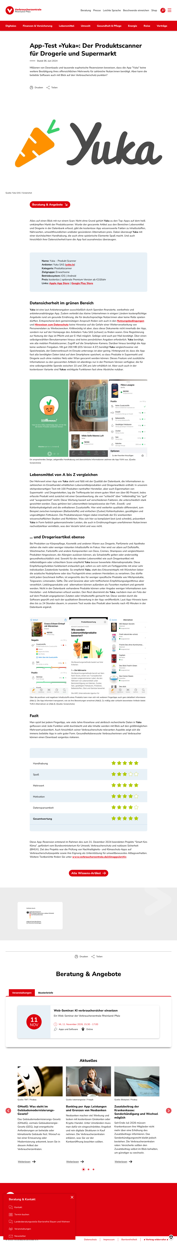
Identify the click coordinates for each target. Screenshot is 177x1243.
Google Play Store (82, 283)
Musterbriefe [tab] (45, 992)
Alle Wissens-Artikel (86, 873)
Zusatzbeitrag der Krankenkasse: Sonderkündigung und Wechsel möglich (136, 1112)
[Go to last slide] (8, 1110)
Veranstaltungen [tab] (22, 992)
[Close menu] (72, 1197)
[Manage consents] (171, 1237)
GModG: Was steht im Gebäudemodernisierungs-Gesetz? (36, 1110)
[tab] (83, 1169)
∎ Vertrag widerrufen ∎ (156, 1239)
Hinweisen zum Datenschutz (52, 324)
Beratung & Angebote (47, 204)
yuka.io (70, 264)
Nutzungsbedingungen (130, 321)
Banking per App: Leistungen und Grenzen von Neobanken (86, 1108)
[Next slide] (168, 1110)
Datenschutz (90, 1239)
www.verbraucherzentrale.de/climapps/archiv (99, 856)
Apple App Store (59, 283)
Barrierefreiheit (129, 1239)
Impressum (109, 1239)
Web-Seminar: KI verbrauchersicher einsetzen (86, 1010)
